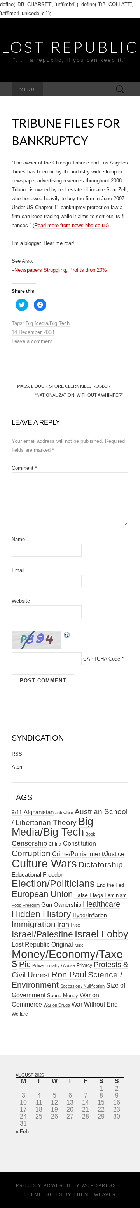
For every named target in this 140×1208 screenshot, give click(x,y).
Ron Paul (68, 974)
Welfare (20, 1014)
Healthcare (101, 904)
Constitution (79, 843)
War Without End (95, 1004)
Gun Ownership (61, 904)
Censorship (29, 843)
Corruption (31, 853)
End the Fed (110, 885)
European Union (42, 894)
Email (18, 570)
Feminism (116, 895)
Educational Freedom (39, 874)
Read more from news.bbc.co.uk (70, 225)
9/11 (17, 812)
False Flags (88, 895)
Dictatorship (101, 864)
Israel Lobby (101, 933)
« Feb (22, 1132)
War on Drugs (57, 1005)
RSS (17, 754)
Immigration (34, 924)
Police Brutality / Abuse (53, 965)
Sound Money (62, 995)
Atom (18, 767)
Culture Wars (44, 863)
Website (21, 601)
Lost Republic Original (42, 944)
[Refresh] (67, 634)
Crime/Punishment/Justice (88, 854)
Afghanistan (39, 812)
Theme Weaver (95, 1194)
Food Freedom (26, 905)
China (55, 844)
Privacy (84, 965)
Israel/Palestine (42, 934)
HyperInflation (90, 915)
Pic (25, 964)
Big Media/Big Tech (48, 323)
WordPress (99, 1185)
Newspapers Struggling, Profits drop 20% (60, 270)
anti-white (64, 812)
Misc (79, 945)
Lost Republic (70, 47)
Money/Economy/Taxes (67, 958)
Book (90, 834)
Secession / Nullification (82, 986)
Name (18, 539)
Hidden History (41, 914)
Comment (24, 468)
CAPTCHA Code (101, 659)
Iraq (75, 924)
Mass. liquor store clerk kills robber (61, 386)
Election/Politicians (53, 883)
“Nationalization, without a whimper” (81, 395)
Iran (63, 924)
